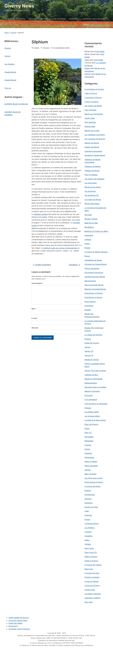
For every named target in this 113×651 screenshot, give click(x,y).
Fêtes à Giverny (91, 556)
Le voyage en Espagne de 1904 (95, 209)
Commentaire (37, 283)
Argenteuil (89, 235)
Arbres (87, 449)
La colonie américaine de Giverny (95, 322)
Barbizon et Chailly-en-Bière (96, 231)
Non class (89, 602)
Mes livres (89, 569)
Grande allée (90, 126)
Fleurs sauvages (91, 466)
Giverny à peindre (92, 577)
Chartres (88, 515)
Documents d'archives (94, 272)
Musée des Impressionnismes (92, 315)
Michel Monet (90, 281)
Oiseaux (88, 408)
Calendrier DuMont (92, 598)
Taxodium (74, 265)
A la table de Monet (93, 199)
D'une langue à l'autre (94, 482)
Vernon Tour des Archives (95, 370)
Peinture (88, 499)
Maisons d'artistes (92, 391)
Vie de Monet (90, 191)
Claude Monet (10, 72)
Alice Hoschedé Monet (94, 285)
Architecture (90, 494)
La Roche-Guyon (91, 523)
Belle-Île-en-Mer (91, 223)
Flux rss (8, 88)
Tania (87, 60)
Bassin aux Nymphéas (94, 114)
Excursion (89, 395)
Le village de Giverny (93, 335)
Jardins (88, 470)
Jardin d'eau (90, 118)
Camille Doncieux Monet (95, 277)
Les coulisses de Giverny (95, 139)
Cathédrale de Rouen (93, 260)
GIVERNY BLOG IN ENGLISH (16, 104)
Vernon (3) (89, 355)
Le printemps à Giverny (94, 89)
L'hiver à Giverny (92, 102)
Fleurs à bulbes (91, 461)
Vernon (7, 56)
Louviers (88, 532)
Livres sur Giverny (92, 585)
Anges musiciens (42, 265)
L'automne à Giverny (93, 97)
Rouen (87, 256)
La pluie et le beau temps (95, 420)
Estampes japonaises (93, 151)
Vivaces (13, 33)
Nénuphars (89, 441)
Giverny (8, 48)
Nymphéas (89, 437)
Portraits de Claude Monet (96, 264)
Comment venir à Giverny (94, 19)
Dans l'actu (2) (91, 552)
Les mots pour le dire (93, 478)
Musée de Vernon (92, 359)
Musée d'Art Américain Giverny (94, 329)
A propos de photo (92, 486)
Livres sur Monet (91, 581)
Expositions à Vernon (93, 297)
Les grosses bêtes (92, 416)
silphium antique (41, 214)
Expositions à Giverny (94, 293)
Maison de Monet (92, 143)
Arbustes (88, 453)
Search (105, 24)
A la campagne (91, 399)
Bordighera (89, 227)
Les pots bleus (91, 183)
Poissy (87, 244)
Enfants (88, 490)
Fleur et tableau (91, 175)
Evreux (87, 519)
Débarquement (91, 383)
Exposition (89, 306)
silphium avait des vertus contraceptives (60, 248)
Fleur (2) (88, 432)
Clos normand (90, 110)
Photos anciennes (92, 268)
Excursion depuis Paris (38, 19)
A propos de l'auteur (93, 565)
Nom (34, 309)
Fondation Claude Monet (95, 155)
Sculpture (88, 503)
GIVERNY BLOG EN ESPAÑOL (13, 113)
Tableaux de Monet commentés (93, 160)
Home (7, 33)
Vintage (88, 544)
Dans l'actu (89, 548)
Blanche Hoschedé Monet (95, 289)
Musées (88, 310)
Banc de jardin (90, 474)
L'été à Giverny (91, 93)
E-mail (35, 318)
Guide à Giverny (91, 561)
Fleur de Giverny (91, 424)
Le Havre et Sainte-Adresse (96, 252)
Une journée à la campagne (96, 404)
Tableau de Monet (92, 171)
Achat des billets (59, 19)
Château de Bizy (91, 375)
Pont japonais (90, 122)
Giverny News (19, 6)
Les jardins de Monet (93, 106)
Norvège (88, 215)
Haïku (87, 540)
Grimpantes (89, 457)
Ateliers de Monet (92, 147)
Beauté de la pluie (92, 130)
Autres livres (90, 590)
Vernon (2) (89, 351)
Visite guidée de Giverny (15, 19)
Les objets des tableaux (94, 179)
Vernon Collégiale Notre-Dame (95, 365)
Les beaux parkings (93, 594)
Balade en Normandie (93, 379)
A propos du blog (92, 573)
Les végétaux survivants (95, 135)
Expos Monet (90, 301)
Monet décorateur (92, 203)
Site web (35, 328)
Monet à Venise (91, 219)
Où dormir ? (74, 19)
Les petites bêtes (92, 412)
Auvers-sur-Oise (91, 507)
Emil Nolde (99, 51)
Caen (87, 511)
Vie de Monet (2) (92, 195)
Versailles (88, 536)
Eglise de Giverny (92, 343)
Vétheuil (88, 239)
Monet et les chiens (93, 187)
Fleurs (87, 428)
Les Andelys (10, 64)
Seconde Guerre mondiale (95, 387)
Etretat (87, 248)
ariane (36, 48)
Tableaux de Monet (93, 166)
